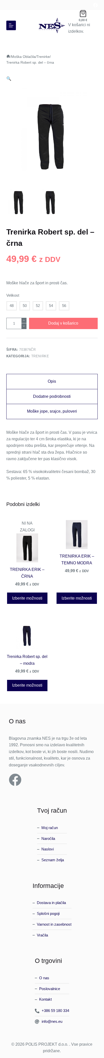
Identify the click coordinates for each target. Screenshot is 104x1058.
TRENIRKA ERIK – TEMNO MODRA (77, 559)
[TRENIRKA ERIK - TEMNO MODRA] (77, 534)
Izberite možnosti (27, 598)
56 (64, 305)
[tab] (52, 381)
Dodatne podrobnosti (52, 396)
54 (51, 305)
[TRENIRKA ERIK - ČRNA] (27, 547)
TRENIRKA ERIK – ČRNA (27, 572)
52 (38, 305)
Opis (52, 381)
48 (12, 305)
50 (25, 305)
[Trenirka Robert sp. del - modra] (27, 635)
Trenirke (40, 356)
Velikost (12, 295)
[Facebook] (95, 5)
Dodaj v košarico (63, 323)
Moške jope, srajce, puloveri (52, 411)
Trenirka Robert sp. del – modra (27, 659)
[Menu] (11, 25)
